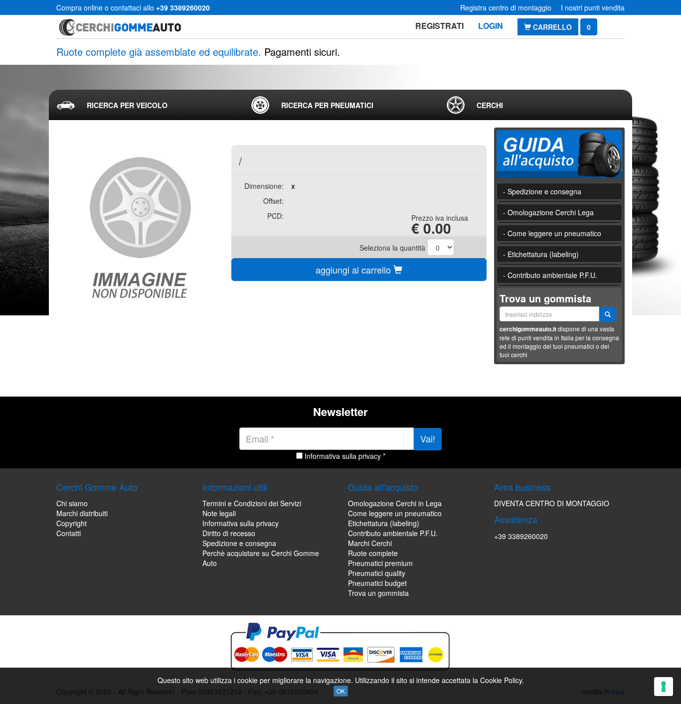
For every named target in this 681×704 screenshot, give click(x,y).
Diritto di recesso (228, 533)
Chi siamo (72, 503)
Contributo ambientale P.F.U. (393, 533)
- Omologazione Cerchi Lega (548, 212)
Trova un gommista (378, 593)
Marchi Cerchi (370, 543)
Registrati (439, 25)
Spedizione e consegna (239, 543)
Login (490, 25)
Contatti (68, 533)
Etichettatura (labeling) (383, 523)
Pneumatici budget (377, 583)
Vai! (427, 438)
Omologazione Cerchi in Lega (395, 503)
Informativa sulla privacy (240, 523)
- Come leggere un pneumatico (552, 233)
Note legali (219, 513)
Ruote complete (373, 553)
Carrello (551, 27)
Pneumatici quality (376, 573)
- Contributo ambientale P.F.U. (550, 275)
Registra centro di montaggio (505, 7)
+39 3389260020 (521, 536)
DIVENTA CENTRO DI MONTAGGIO (551, 503)
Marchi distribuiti (82, 513)
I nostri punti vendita (593, 7)
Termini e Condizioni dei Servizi (251, 503)
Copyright (71, 523)
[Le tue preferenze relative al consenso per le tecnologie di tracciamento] (663, 686)
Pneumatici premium (380, 563)
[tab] (145, 105)
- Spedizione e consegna (542, 191)
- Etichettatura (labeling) (541, 254)
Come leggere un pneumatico (395, 513)
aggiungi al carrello (354, 269)
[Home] (119, 26)
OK (341, 691)
